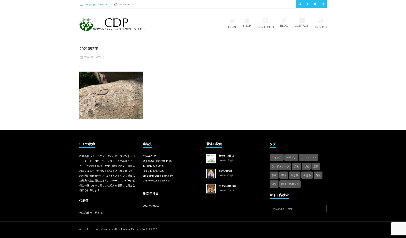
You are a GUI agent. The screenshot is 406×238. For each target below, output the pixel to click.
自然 (318, 175)
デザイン (291, 157)
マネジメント (308, 157)
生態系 (307, 175)
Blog (284, 25)
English (321, 27)
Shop (247, 25)
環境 (283, 175)
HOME (232, 27)
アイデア (277, 157)
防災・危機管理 (290, 184)
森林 (274, 175)
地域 (306, 166)
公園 (296, 166)
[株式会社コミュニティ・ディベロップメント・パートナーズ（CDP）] (112, 24)
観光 (274, 184)
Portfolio (266, 27)
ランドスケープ (280, 166)
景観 (315, 166)
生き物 (295, 175)
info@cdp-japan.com (95, 4)
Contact (302, 25)
